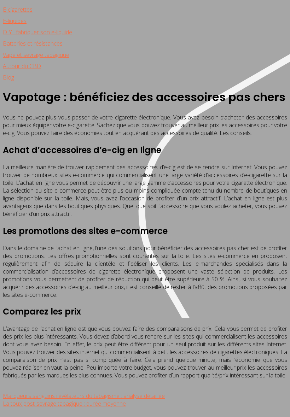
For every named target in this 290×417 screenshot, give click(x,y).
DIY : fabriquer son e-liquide (37, 32)
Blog (8, 77)
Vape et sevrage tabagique (36, 55)
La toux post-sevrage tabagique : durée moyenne (64, 403)
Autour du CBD (22, 66)
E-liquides (15, 21)
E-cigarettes (18, 9)
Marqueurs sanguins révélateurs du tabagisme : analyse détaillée (84, 396)
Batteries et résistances (33, 43)
